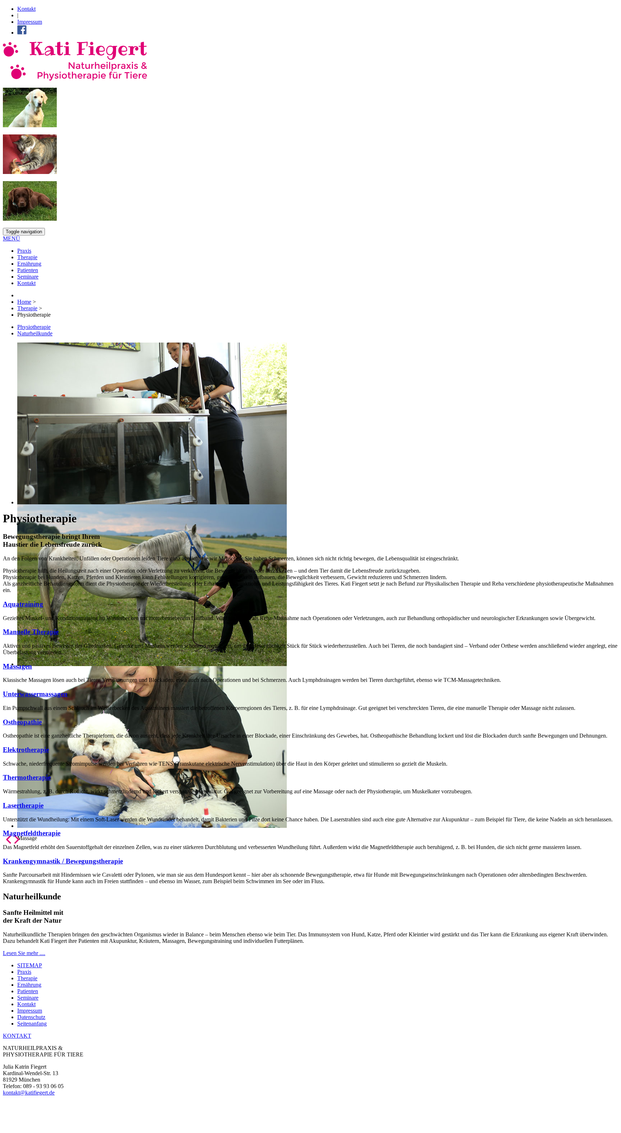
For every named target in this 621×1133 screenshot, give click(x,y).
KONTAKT (17, 1036)
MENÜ (11, 238)
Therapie (27, 257)
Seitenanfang (32, 1023)
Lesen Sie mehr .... (24, 953)
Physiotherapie (34, 327)
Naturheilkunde (34, 333)
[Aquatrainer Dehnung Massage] (310, 423)
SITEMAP (29, 965)
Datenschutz (31, 1017)
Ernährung (29, 264)
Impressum (29, 22)
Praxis (24, 251)
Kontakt (26, 9)
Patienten (27, 270)
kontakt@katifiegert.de (29, 1093)
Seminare (27, 277)
